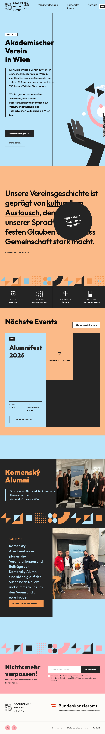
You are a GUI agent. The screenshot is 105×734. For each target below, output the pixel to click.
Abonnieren (90, 669)
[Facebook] (14, 727)
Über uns (26, 6)
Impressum (57, 728)
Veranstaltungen (48, 4)
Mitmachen (14, 142)
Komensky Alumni (73, 6)
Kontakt (92, 4)
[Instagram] (7, 727)
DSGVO (76, 678)
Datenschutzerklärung (77, 728)
